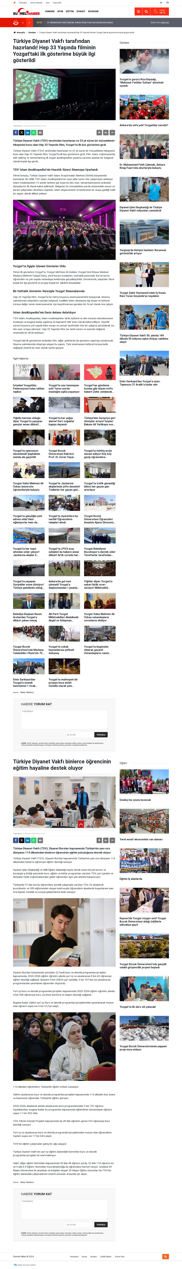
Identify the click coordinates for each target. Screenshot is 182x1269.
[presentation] (22, 22)
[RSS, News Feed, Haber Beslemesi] (165, 1256)
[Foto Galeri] (167, 2)
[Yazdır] (40, 132)
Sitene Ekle (57, 3)
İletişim (93, 1257)
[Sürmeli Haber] (26, 11)
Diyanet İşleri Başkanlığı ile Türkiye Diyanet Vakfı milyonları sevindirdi (79, 22)
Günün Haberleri (36, 3)
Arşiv (48, 3)
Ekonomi (93, 11)
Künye (84, 1257)
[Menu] (138, 11)
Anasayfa (20, 32)
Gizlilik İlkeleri (106, 1257)
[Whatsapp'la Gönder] (33, 132)
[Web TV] (161, 2)
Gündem (49, 11)
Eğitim (70, 11)
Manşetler (23, 3)
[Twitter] (21, 132)
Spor (60, 11)
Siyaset (81, 11)
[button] (99, 132)
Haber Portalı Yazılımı (27, 1265)
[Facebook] (15, 132)
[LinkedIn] (27, 132)
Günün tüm (160, 22)
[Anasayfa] (14, 3)
